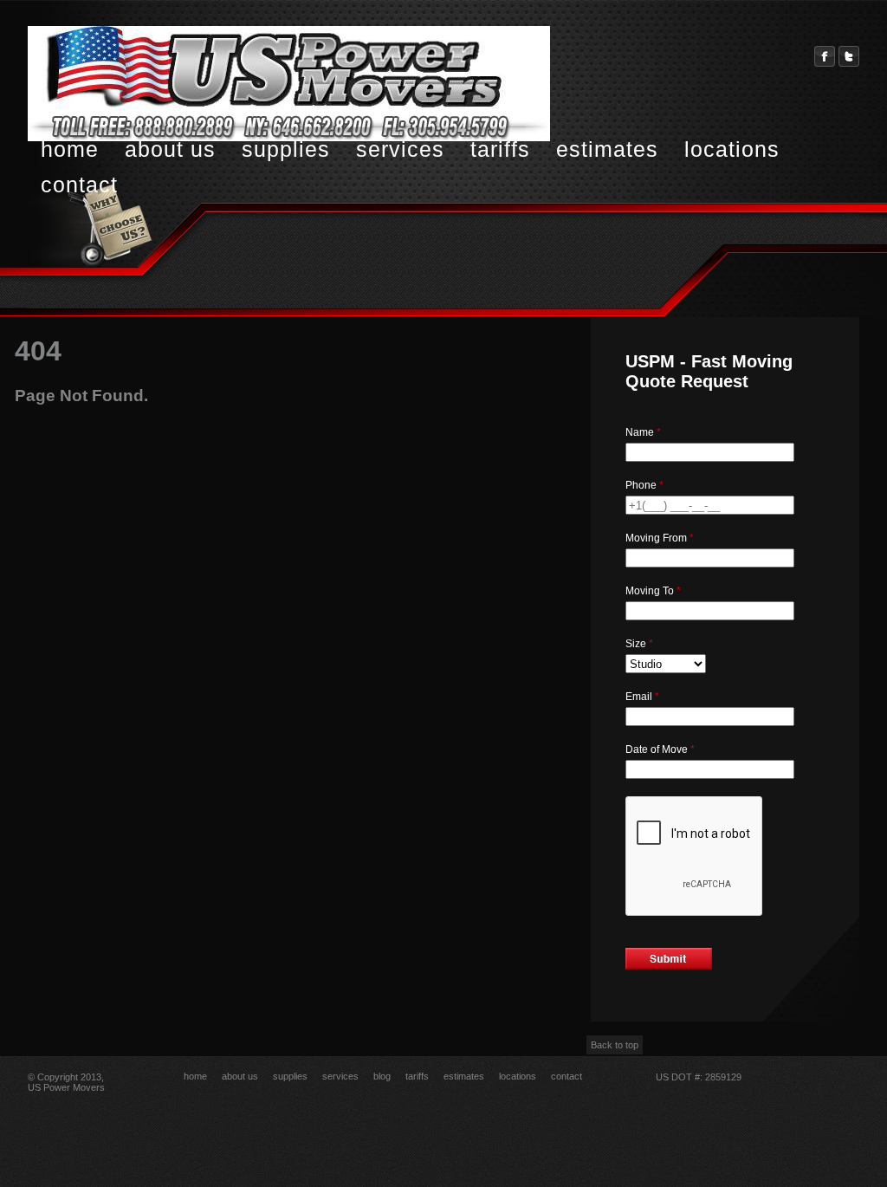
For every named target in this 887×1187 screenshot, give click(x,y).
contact (79, 184)
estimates (607, 149)
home (70, 149)
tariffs (500, 149)
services (400, 149)
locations (732, 149)
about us (170, 149)
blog (382, 1076)
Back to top (614, 1045)
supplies (286, 149)
